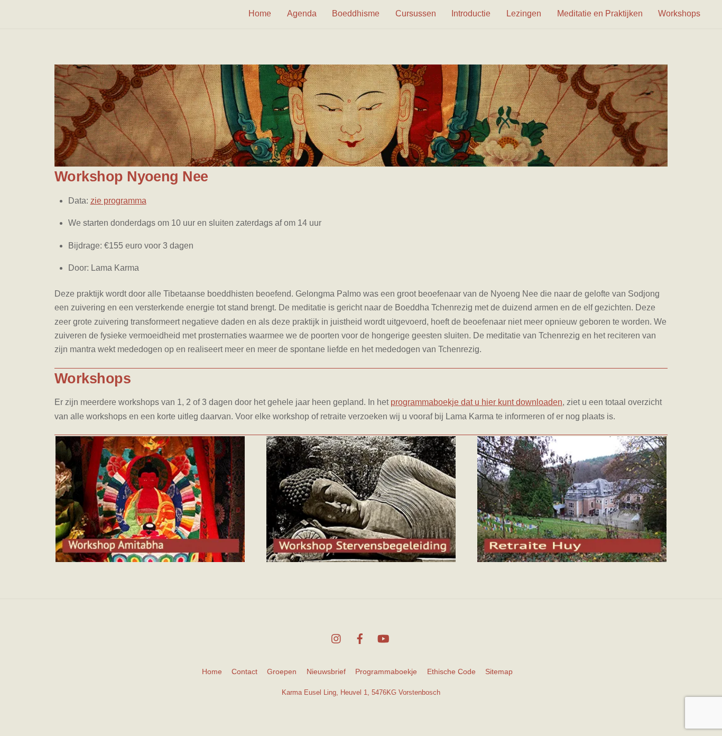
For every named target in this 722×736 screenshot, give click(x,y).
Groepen (282, 671)
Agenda (302, 13)
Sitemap (499, 671)
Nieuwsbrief (326, 671)
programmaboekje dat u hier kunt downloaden (476, 402)
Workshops (679, 13)
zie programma (118, 200)
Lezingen (523, 13)
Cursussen (415, 13)
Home (259, 13)
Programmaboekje (386, 671)
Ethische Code (451, 671)
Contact (244, 671)
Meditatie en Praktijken (600, 13)
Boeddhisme (355, 13)
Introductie (470, 13)
